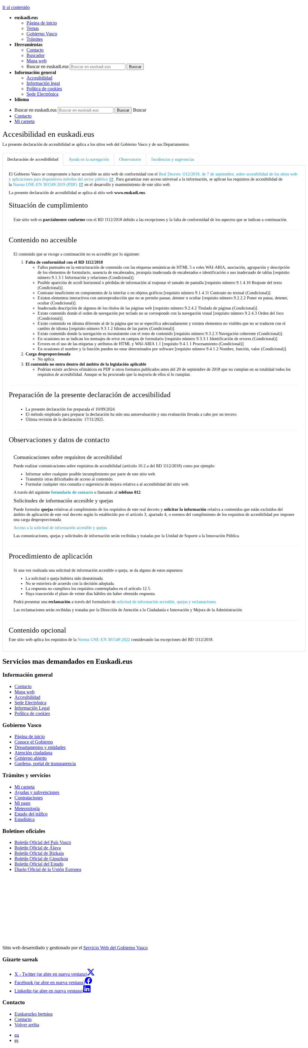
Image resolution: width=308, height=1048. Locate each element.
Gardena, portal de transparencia (45, 763)
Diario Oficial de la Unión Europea (47, 869)
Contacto (35, 49)
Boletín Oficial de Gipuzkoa (41, 858)
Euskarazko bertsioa (33, 1014)
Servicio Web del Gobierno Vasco (115, 947)
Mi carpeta (24, 121)
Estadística (24, 819)
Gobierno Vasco (41, 33)
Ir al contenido (16, 7)
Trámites (34, 39)
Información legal (43, 83)
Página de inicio (41, 22)
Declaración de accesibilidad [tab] (32, 159)
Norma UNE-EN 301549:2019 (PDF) (46, 184)
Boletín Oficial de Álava (37, 847)
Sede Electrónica (42, 94)
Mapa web (36, 60)
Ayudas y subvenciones (36, 792)
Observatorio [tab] (130, 159)
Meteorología (27, 808)
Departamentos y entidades (40, 747)
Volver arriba (26, 1024)
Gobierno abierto (30, 758)
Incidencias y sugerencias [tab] (172, 159)
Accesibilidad (39, 77)
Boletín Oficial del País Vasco (42, 842)
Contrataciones (28, 797)
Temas (32, 28)
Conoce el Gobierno (33, 741)
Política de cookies (44, 88)
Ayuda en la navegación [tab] (89, 159)
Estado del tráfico (31, 813)
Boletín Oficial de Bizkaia (39, 853)
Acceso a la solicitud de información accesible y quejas (60, 527)
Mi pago (22, 803)
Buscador (35, 55)
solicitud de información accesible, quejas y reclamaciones (166, 601)
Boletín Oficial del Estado (38, 864)
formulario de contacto (72, 492)
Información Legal (32, 708)
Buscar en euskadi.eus (47, 66)
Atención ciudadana (33, 752)
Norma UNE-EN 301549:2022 (104, 639)
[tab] (33, 159)
